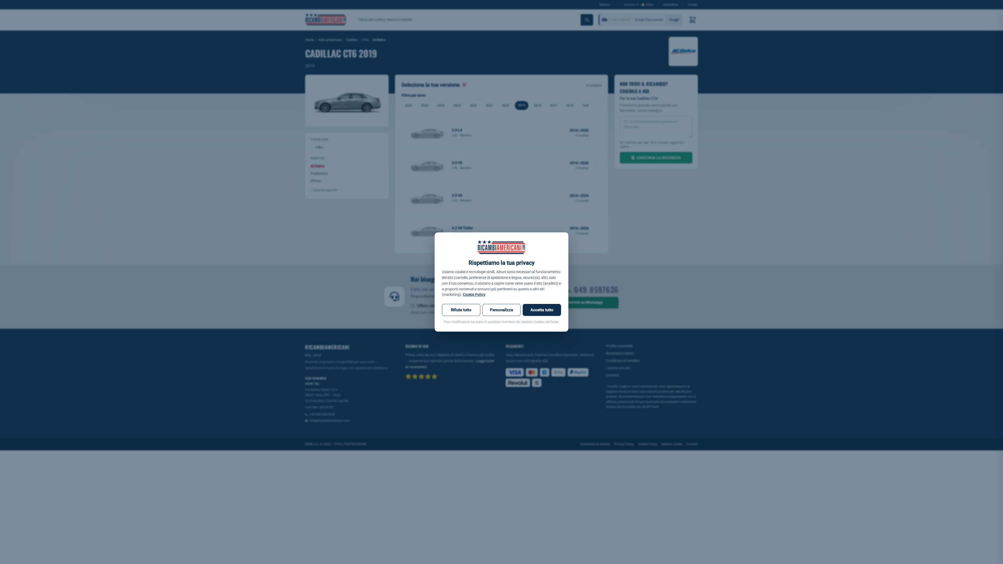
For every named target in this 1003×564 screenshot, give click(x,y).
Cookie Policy (474, 294)
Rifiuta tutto (461, 310)
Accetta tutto (541, 310)
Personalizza (501, 310)
